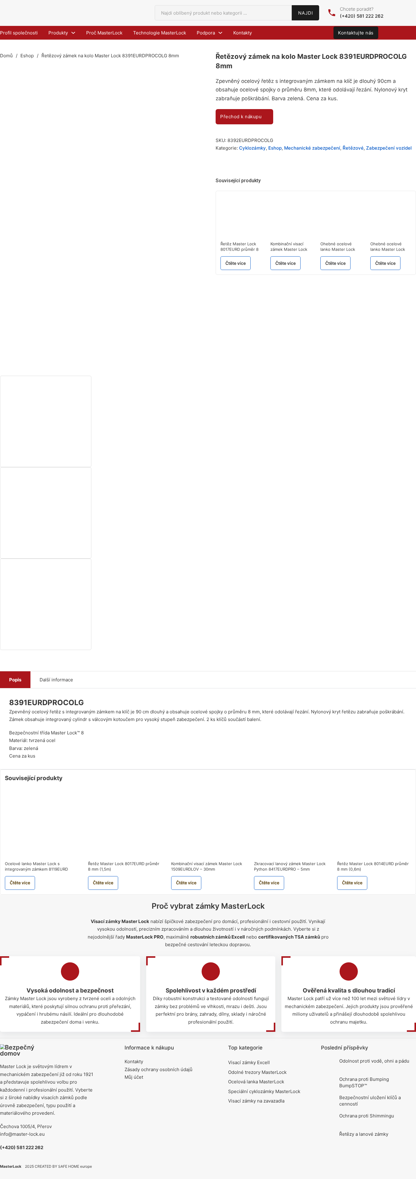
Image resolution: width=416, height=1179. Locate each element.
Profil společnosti (19, 33)
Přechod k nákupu (241, 116)
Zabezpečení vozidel (389, 148)
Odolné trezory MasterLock (257, 1072)
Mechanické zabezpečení (312, 148)
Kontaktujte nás (356, 33)
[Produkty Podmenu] (73, 32)
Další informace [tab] (56, 680)
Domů (6, 56)
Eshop (27, 56)
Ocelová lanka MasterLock (256, 1082)
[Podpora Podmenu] (220, 32)
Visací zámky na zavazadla (256, 1101)
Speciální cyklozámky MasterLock (264, 1091)
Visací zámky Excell (249, 1062)
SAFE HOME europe (75, 1166)
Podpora (206, 33)
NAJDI (305, 13)
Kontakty (242, 33)
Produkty (58, 33)
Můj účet (134, 1077)
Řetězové (353, 148)
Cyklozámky (252, 148)
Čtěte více (235, 263)
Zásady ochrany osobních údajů (158, 1069)
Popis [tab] (15, 680)
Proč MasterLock (104, 33)
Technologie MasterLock (159, 33)
